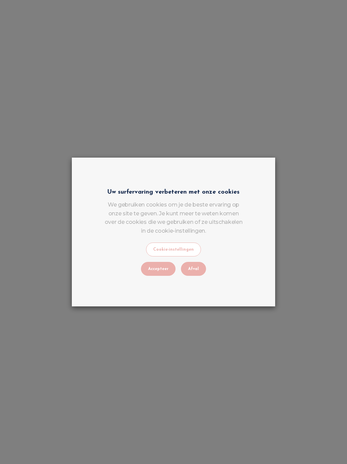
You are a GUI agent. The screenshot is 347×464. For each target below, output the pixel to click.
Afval (193, 269)
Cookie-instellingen (173, 250)
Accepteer (158, 269)
